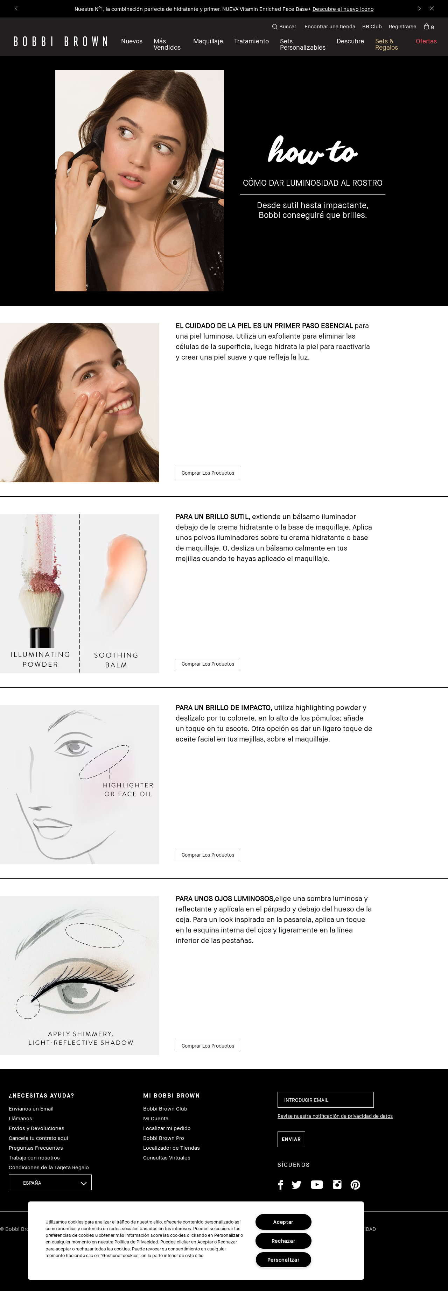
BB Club (372, 26)
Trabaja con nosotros (34, 1157)
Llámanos (20, 1118)
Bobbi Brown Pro (163, 1138)
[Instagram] (336, 1185)
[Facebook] (280, 1185)
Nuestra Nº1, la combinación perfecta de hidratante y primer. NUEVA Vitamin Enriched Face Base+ (193, 9)
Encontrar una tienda (329, 26)
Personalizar (283, 1260)
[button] (350, 44)
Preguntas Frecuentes (36, 1147)
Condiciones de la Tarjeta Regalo (49, 1167)
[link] (429, 26)
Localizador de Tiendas (171, 1147)
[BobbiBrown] (60, 41)
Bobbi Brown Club (165, 1108)
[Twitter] (296, 1185)
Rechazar (283, 1241)
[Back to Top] (426, 976)
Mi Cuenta (155, 1118)
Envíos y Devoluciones (36, 1128)
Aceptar (283, 1222)
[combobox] (50, 1182)
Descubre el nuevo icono (343, 9)
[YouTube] (317, 1185)
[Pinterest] (355, 1185)
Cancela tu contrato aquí (38, 1138)
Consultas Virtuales (166, 1157)
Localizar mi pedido (167, 1128)
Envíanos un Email (31, 1108)
